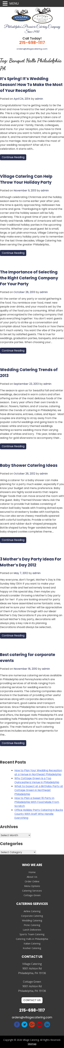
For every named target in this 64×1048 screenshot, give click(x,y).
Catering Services (32, 890)
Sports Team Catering (32, 934)
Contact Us (32, 1000)
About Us (32, 876)
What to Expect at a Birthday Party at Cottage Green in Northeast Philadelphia (38, 790)
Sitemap (32, 1043)
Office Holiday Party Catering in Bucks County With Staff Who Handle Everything (38, 814)
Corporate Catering (32, 915)
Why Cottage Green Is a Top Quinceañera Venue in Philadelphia (36, 780)
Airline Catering (32, 911)
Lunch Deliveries (32, 929)
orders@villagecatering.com (32, 48)
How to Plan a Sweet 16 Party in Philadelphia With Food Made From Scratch (36, 802)
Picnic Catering (32, 925)
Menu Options (32, 886)
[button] (6, 3)
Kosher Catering (32, 948)
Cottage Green (32, 895)
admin (39, 99)
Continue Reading (13, 157)
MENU (14, 3)
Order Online (32, 881)
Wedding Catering (32, 920)
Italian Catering (32, 943)
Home (32, 872)
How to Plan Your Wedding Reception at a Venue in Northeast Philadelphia (38, 772)
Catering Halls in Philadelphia (32, 938)
